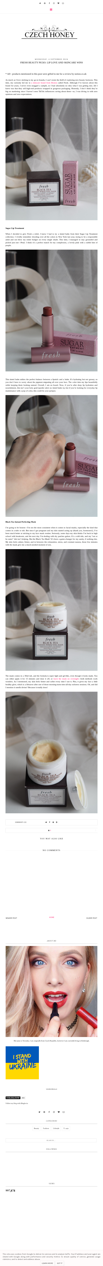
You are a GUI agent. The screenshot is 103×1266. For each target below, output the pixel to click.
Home (51, 917)
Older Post (91, 918)
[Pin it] (53, 822)
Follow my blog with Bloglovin (17, 1103)
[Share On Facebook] (49, 822)
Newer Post (11, 918)
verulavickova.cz (51, 1089)
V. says (66, 1128)
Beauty (36, 1128)
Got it (59, 1263)
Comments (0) (21, 822)
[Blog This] (56, 822)
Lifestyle (56, 1128)
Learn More (47, 1263)
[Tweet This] (46, 822)
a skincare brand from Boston (44, 83)
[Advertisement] (51, 1217)
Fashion (46, 1128)
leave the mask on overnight (66, 679)
